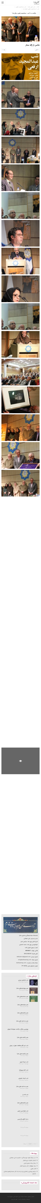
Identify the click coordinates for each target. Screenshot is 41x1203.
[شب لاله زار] (33, 1097)
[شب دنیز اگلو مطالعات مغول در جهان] (33, 1048)
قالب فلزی (33, 1169)
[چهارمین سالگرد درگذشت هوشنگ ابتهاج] (33, 1031)
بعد (4, 50)
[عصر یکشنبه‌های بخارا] (33, 1015)
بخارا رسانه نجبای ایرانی (30, 1163)
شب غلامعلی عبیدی (23, 980)
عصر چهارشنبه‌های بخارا (22, 988)
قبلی (36, 50)
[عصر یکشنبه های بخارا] (33, 1056)
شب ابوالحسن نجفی (23, 1111)
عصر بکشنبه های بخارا (22, 1037)
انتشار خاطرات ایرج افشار (29, 1160)
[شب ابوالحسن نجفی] (33, 1113)
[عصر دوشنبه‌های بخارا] (33, 1007)
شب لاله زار (25, 1095)
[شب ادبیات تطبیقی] (33, 1081)
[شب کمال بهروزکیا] (33, 1072)
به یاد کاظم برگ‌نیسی (23, 1119)
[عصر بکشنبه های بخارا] (33, 1040)
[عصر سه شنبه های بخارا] (33, 1023)
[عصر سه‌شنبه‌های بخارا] (33, 999)
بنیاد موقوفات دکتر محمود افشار (28, 1166)
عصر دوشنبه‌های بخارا (22, 1005)
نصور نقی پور (14, 1199)
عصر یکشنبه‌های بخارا (22, 1013)
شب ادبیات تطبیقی (23, 1078)
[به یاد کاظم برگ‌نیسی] (33, 1121)
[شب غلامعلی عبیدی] (33, 982)
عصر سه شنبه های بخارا (22, 1021)
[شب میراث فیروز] (33, 1064)
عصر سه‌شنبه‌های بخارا (22, 996)
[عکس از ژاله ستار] (20, 66)
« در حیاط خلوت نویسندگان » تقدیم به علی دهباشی (23, 1158)
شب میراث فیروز (24, 1062)
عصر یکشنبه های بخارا (22, 1054)
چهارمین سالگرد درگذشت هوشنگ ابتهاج (18, 1029)
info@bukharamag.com (24, 960)
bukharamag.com (21, 963)
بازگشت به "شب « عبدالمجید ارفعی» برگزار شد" (24, 13)
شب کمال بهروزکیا (23, 1070)
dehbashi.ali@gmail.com (24, 957)
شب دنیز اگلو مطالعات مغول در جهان (19, 1046)
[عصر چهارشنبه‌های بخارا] (33, 991)
